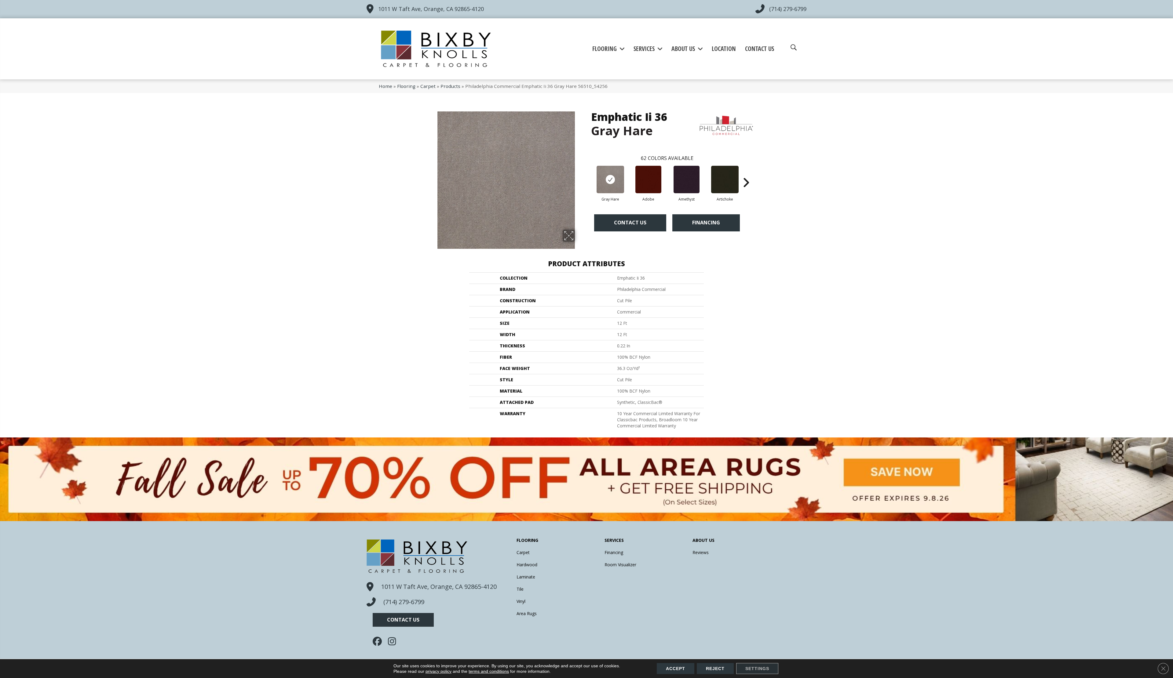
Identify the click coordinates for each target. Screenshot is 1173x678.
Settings (757, 668)
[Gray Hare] (610, 179)
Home (385, 86)
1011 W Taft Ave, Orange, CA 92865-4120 (431, 9)
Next (746, 173)
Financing (706, 222)
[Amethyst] (686, 179)
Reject (715, 668)
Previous (588, 173)
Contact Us (630, 222)
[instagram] (394, 641)
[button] (403, 620)
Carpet (428, 86)
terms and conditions (489, 671)
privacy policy (438, 671)
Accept (675, 668)
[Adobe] (648, 179)
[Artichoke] (725, 179)
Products (450, 86)
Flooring (406, 86)
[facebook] (379, 641)
